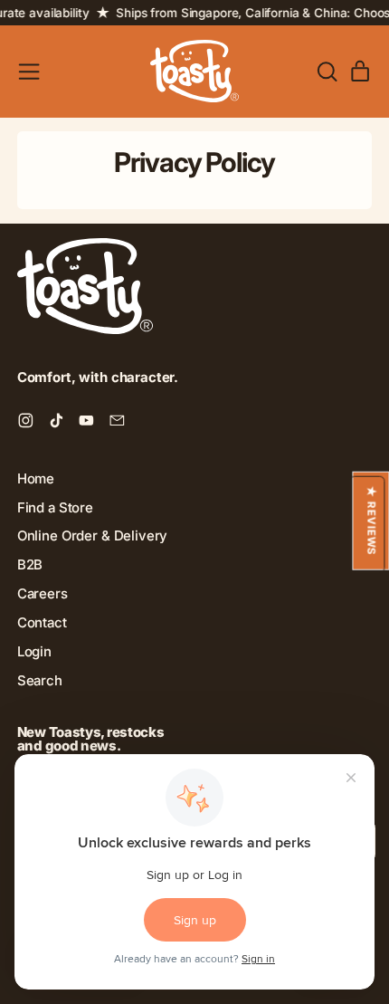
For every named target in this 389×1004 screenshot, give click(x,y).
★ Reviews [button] (371, 520)
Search (39, 680)
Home (35, 478)
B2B (30, 564)
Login (34, 651)
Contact (42, 622)
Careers (42, 593)
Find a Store (55, 507)
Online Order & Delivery (92, 535)
